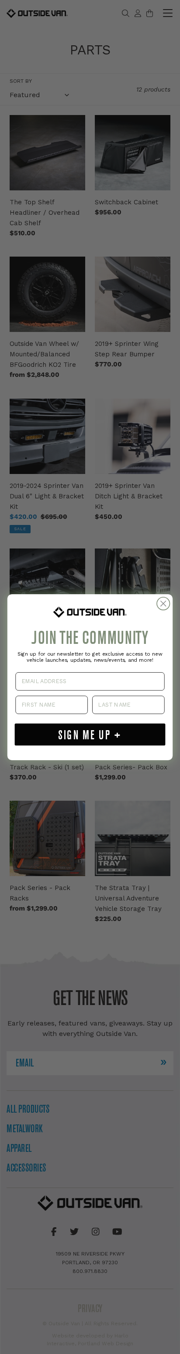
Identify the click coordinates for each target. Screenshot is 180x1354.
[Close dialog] (163, 603)
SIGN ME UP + (89, 734)
